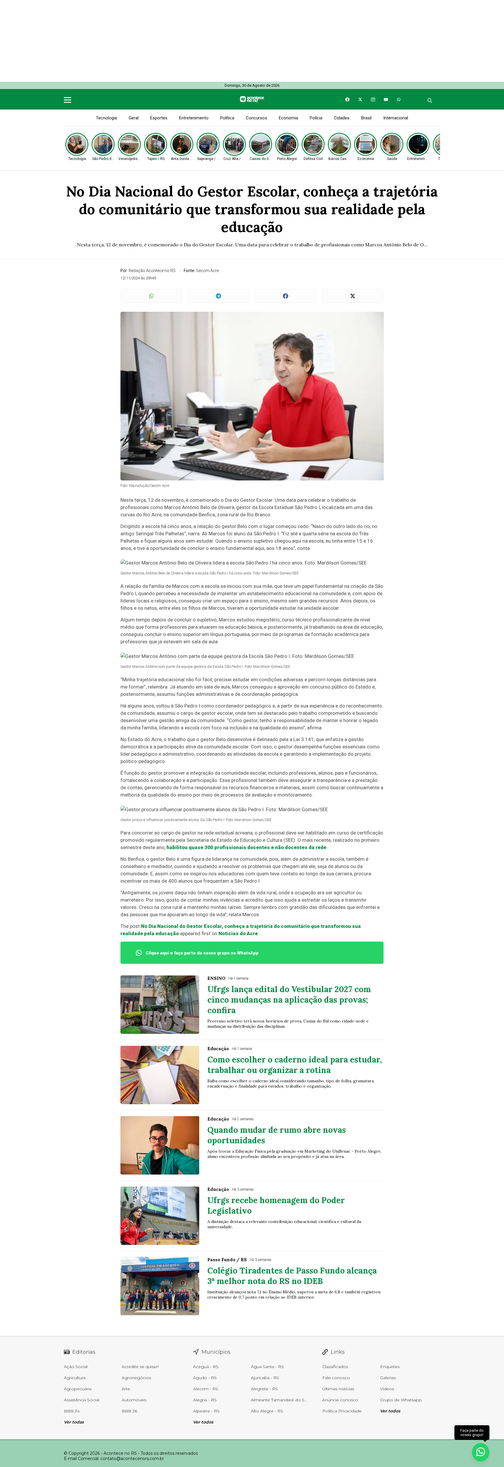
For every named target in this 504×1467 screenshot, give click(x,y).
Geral (134, 118)
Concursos (256, 118)
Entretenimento (194, 118)
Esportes (158, 118)
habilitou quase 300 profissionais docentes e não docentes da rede (246, 847)
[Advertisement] (175, 41)
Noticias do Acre (238, 933)
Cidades (341, 118)
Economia (288, 118)
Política (227, 118)
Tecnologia (106, 118)
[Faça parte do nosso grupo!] (480, 1452)
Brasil (366, 118)
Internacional (395, 118)
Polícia (316, 118)
